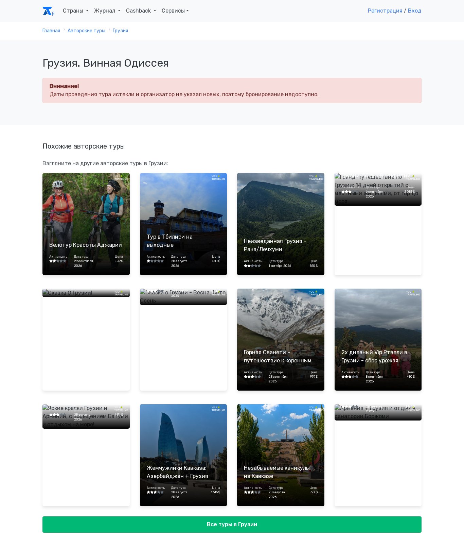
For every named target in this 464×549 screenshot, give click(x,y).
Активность (58, 256)
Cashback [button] (139, 10)
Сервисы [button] (173, 10)
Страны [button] (74, 10)
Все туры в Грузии (232, 524)
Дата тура (81, 256)
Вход (415, 10)
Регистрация (385, 10)
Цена (119, 256)
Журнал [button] (105, 10)
